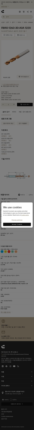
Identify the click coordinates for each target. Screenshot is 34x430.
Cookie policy (25, 215)
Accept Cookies (17, 224)
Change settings (17, 220)
